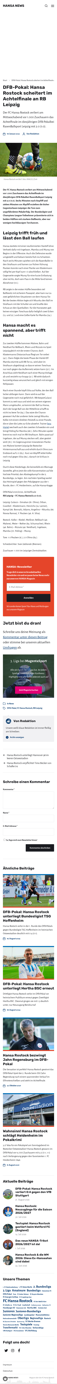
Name (6, 813)
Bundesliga (34, 1290)
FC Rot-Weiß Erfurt (40, 1301)
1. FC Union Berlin (25, 1287)
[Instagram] (12, 1350)
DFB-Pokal (11, 708)
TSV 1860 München (25, 1328)
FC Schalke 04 (7, 1305)
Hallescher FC (46, 1305)
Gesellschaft (26, 1305)
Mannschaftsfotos (42, 1315)
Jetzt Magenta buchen (28, 690)
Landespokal (29, 1315)
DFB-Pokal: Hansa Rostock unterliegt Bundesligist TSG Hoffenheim (27, 916)
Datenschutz (8, 1371)
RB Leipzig (37, 708)
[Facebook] (19, 1350)
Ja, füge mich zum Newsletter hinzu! (21, 840)
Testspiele (26, 1324)
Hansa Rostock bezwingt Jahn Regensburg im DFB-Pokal (25, 1059)
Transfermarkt (10, 1327)
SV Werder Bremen (32, 1321)
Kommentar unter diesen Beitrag (25, 637)
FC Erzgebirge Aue (25, 1297)
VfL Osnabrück (18, 1331)
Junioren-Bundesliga (28, 1311)
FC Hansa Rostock (24, 708)
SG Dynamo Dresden (9, 1321)
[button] (46, 6)
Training (36, 1325)
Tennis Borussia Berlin (11, 1325)
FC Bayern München (36, 1294)
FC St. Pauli (17, 1305)
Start (5, 80)
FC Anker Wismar (23, 1294)
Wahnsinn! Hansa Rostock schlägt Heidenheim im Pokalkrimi (25, 1135)
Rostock (47, 1318)
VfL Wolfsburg (31, 1331)
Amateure (19, 1290)
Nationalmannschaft (10, 1318)
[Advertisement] (28, 47)
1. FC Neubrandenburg (10, 1287)
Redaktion (34, 134)
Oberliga (23, 1318)
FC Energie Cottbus (10, 1297)
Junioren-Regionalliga (13, 1315)
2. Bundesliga (42, 1286)
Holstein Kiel (42, 1308)
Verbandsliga (38, 1328)
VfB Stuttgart (7, 1331)
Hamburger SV (9, 1308)
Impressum (7, 1365)
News (11, 704)
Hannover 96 (21, 1308)
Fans (14, 1294)
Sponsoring (20, 1321)
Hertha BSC (32, 1308)
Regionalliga (36, 1318)
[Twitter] (6, 1350)
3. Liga (7, 1290)
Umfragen (10, 647)
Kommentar (9, 789)
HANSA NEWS (13, 5)
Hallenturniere (36, 1305)
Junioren (9, 1311)
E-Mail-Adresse (10, 826)
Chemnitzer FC (46, 1291)
